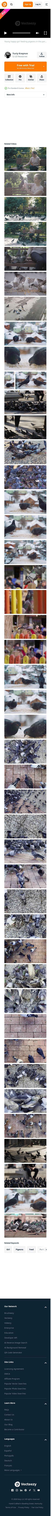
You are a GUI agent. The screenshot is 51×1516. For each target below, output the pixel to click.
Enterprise (9, 1345)
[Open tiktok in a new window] (29, 1508)
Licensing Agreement (14, 1386)
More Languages (12, 1488)
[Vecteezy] (4, 4)
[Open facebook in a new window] (11, 1508)
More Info (11, 93)
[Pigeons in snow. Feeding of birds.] (25, 1218)
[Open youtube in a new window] (37, 1508)
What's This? (29, 88)
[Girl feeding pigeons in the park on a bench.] (25, 158)
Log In (38, 4)
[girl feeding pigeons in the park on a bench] (25, 258)
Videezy (7, 1340)
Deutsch (8, 1478)
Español (8, 1468)
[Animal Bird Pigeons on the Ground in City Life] (25, 420)
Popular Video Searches (15, 1411)
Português (9, 1473)
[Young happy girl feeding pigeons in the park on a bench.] (25, 233)
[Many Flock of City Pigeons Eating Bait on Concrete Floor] (25, 470)
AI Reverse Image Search (15, 1360)
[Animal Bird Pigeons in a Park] (25, 595)
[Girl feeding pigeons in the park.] (25, 208)
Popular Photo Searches (15, 1406)
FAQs (6, 1427)
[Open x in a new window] (33, 1508)
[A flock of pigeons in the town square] (25, 1243)
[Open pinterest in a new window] (24, 1508)
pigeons (19, 1267)
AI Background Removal (15, 1365)
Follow (41, 56)
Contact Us (9, 1432)
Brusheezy (9, 1330)
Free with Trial (25, 66)
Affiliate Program (12, 1396)
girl (8, 1267)
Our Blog (8, 1442)
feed (31, 1267)
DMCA (7, 1391)
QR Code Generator (13, 1370)
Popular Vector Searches (15, 1401)
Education (8, 1350)
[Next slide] (40, 1267)
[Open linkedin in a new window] (20, 1508)
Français (8, 1483)
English (7, 1463)
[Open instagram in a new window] (16, 1508)
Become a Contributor (14, 1447)
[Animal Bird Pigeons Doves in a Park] (25, 620)
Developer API (10, 1355)
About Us (8, 1437)
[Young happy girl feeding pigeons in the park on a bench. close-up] (25, 183)
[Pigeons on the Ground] (25, 769)
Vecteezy (8, 1335)
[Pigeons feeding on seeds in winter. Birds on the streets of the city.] (19, 398)
